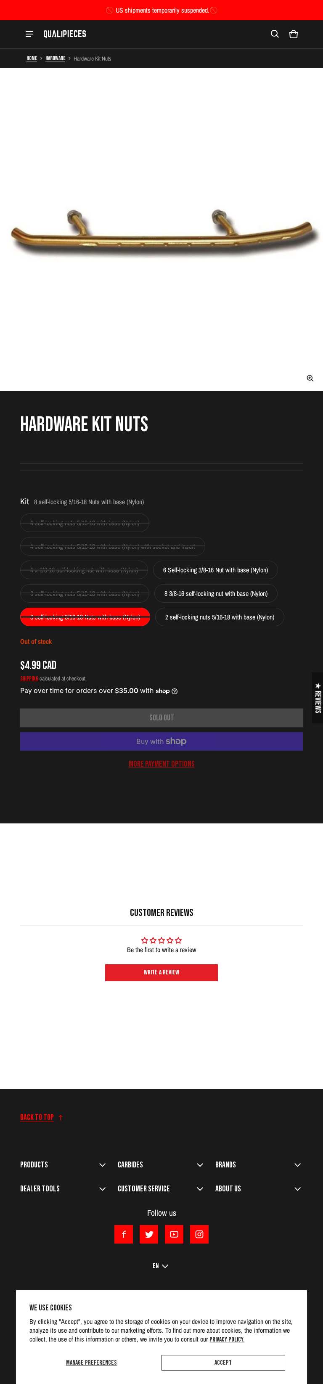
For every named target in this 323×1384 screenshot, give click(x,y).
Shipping (29, 678)
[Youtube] (174, 1234)
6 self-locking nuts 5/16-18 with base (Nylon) (84, 593)
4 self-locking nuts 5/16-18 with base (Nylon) (84, 522)
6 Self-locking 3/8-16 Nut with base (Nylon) (215, 569)
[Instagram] (199, 1234)
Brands (225, 1165)
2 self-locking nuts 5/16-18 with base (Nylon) (219, 617)
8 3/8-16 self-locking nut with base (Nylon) (215, 593)
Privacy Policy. (226, 1340)
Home (31, 58)
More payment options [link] (162, 764)
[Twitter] (149, 1234)
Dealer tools (40, 1189)
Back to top (37, 1117)
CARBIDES (130, 1165)
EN (156, 1266)
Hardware (55, 58)
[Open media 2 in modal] (161, 229)
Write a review (161, 972)
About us (228, 1189)
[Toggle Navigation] (29, 34)
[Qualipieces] (65, 34)
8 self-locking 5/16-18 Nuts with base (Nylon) (85, 617)
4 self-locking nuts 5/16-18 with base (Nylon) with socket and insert (112, 546)
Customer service (144, 1189)
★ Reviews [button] (318, 697)
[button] (275, 34)
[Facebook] (123, 1234)
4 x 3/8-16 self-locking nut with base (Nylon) (84, 569)
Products (34, 1165)
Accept (223, 1363)
